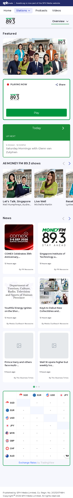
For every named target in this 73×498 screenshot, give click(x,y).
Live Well (40, 201)
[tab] (34, 387)
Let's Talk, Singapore (16, 201)
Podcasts (41, 10)
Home (7, 10)
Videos (56, 10)
